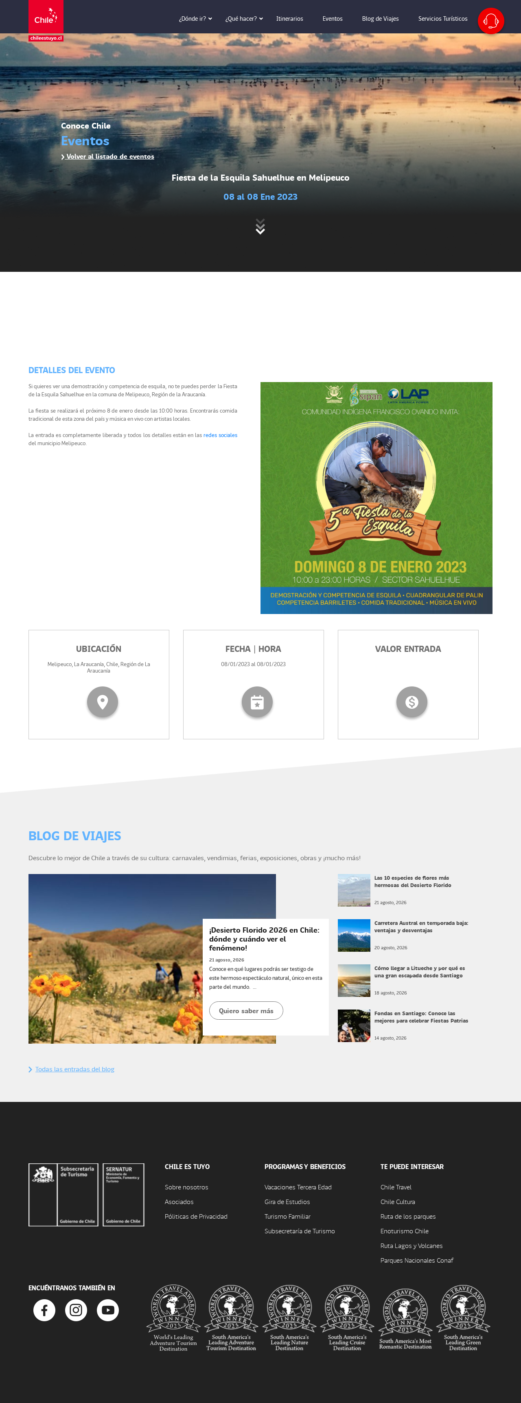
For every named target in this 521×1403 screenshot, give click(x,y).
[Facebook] (44, 1309)
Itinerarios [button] (289, 18)
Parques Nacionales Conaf (417, 1260)
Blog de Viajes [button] (380, 18)
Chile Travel (396, 1186)
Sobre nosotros (186, 1186)
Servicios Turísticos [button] (443, 18)
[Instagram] (76, 1309)
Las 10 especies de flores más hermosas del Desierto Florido (412, 881)
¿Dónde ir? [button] (192, 18)
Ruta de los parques (408, 1216)
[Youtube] (108, 1309)
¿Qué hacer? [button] (241, 18)
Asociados (179, 1201)
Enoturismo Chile (405, 1230)
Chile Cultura (398, 1201)
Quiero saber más (246, 1010)
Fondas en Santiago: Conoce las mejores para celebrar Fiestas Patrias (421, 1017)
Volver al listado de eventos (109, 156)
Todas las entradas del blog (74, 1068)
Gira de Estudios (287, 1201)
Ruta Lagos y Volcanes (412, 1245)
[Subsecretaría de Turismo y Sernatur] (86, 1193)
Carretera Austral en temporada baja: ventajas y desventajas (421, 926)
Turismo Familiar (288, 1216)
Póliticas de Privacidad (196, 1216)
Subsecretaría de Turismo (300, 1230)
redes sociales (220, 434)
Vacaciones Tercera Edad (298, 1186)
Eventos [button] (333, 18)
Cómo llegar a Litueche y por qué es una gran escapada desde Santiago (419, 971)
